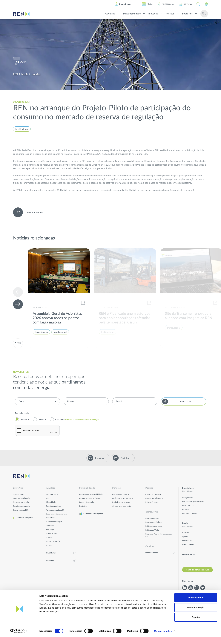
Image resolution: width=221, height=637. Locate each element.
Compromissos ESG (21, 510)
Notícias (36, 74)
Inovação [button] (153, 13)
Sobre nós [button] (187, 13)
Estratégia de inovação (121, 494)
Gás (47, 498)
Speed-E (49, 537)
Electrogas (50, 529)
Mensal (42, 419)
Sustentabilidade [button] (132, 13)
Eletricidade (51, 502)
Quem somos (18, 494)
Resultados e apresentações (193, 501)
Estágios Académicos (153, 526)
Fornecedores (168, 4)
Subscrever (185, 401)
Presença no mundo (21, 502)
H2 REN (49, 545)
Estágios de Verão (152, 530)
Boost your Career (152, 518)
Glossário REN (188, 554)
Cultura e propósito (153, 494)
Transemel (50, 525)
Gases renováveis (53, 541)
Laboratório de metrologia (56, 514)
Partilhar (125, 457)
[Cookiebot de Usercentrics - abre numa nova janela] (19, 631)
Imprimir (99, 457)
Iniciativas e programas (121, 502)
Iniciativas (83, 506)
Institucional (21, 128)
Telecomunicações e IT (55, 510)
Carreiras (188, 4)
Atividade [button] (110, 13)
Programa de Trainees (153, 522)
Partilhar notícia (34, 212)
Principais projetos (53, 506)
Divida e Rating (188, 505)
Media (149, 4)
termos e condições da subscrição (82, 419)
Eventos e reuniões (189, 513)
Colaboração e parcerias (121, 506)
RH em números (151, 502)
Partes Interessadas (86, 502)
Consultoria (50, 518)
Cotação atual (187, 497)
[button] (198, 4)
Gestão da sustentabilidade (89, 498)
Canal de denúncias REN (197, 569)
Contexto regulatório (21, 498)
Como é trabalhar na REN (155, 498)
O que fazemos (52, 494)
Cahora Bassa (51, 533)
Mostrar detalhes (163, 631)
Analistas (185, 509)
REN (15, 74)
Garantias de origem (54, 521)
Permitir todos (195, 597)
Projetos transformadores (122, 498)
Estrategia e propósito (21, 506)
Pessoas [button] (170, 13)
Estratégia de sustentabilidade (91, 494)
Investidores (125, 4)
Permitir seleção (195, 607)
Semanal (25, 419)
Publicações (187, 540)
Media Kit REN (188, 544)
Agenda (185, 536)
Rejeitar (196, 617)
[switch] (88, 631)
